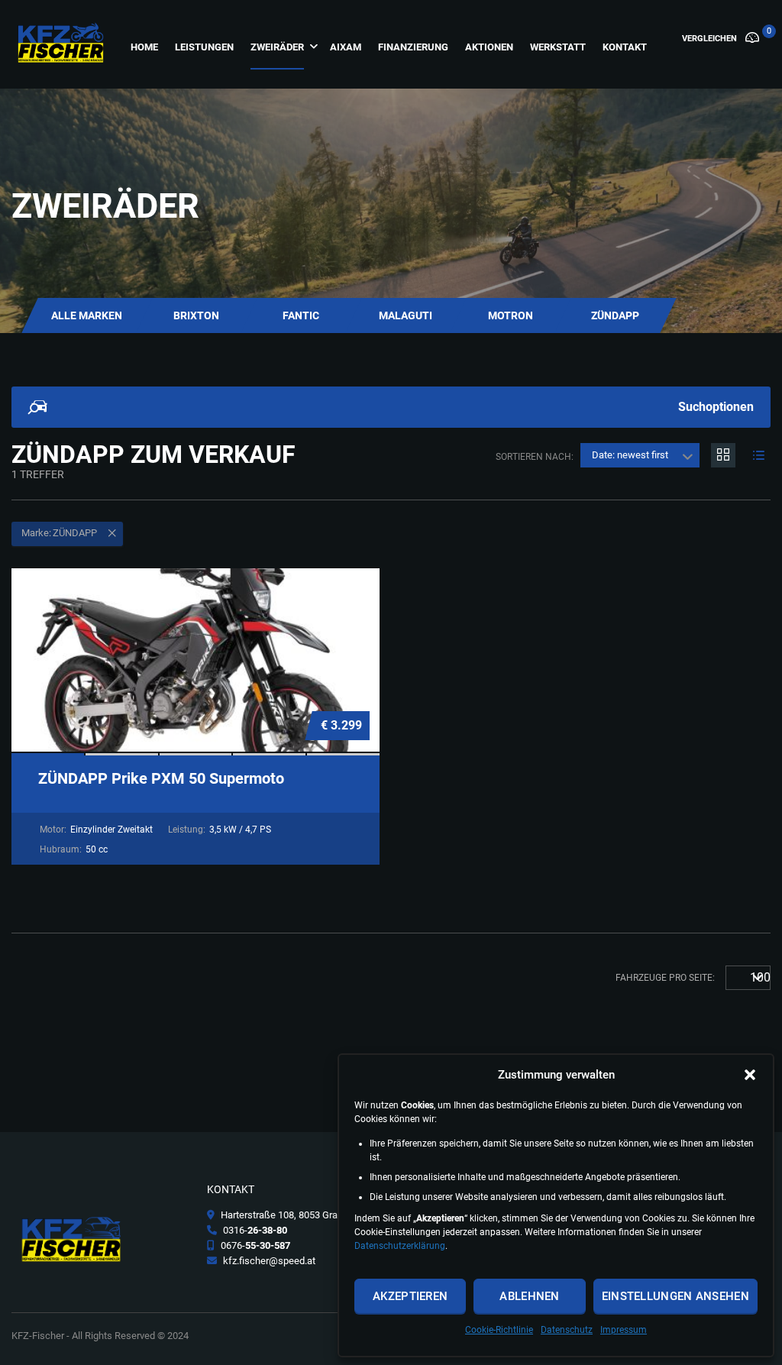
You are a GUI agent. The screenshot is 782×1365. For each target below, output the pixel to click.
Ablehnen (529, 1296)
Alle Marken (86, 315)
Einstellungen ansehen (675, 1296)
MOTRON (510, 315)
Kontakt (625, 47)
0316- (254, 1230)
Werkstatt (558, 47)
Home (144, 47)
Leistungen (204, 47)
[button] (750, 1074)
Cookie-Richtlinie (499, 1330)
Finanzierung (413, 47)
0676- (254, 1245)
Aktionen (489, 47)
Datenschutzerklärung (399, 1245)
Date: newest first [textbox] (630, 455)
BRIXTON (196, 315)
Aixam (345, 47)
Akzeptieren (410, 1296)
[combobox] (640, 455)
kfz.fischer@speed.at (268, 1260)
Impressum (623, 1330)
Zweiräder (277, 47)
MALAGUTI (405, 315)
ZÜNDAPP (615, 315)
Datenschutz (567, 1330)
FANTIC (301, 315)
